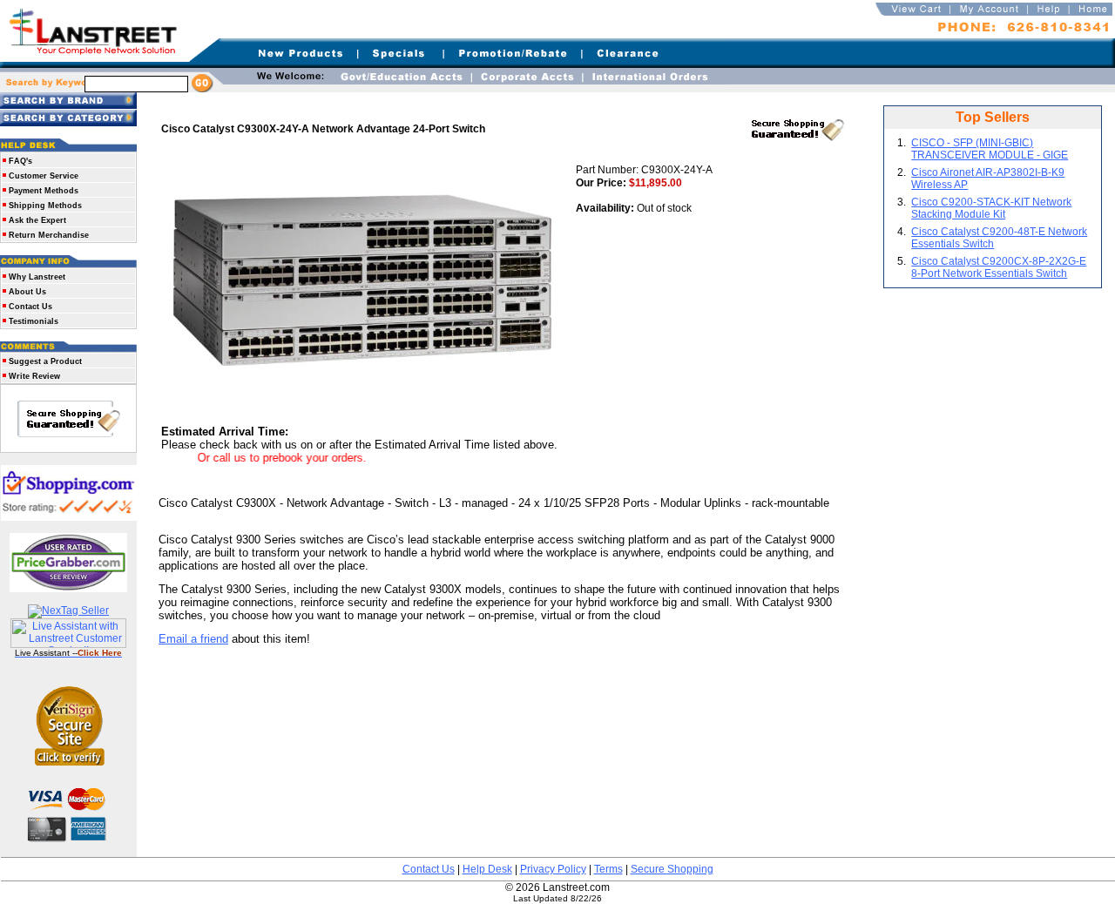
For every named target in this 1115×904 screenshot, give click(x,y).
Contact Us (30, 306)
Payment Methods (43, 190)
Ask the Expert (37, 220)
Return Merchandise (49, 235)
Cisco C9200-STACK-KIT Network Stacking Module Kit (991, 208)
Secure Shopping (672, 869)
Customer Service (43, 176)
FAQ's (20, 161)
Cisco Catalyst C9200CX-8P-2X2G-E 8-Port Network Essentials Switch (998, 267)
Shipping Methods (45, 205)
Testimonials (33, 321)
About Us (27, 291)
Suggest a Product (45, 361)
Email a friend (193, 638)
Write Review (34, 376)
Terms (608, 869)
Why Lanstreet (37, 277)
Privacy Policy (553, 869)
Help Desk (487, 869)
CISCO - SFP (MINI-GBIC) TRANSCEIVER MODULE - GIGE (989, 149)
